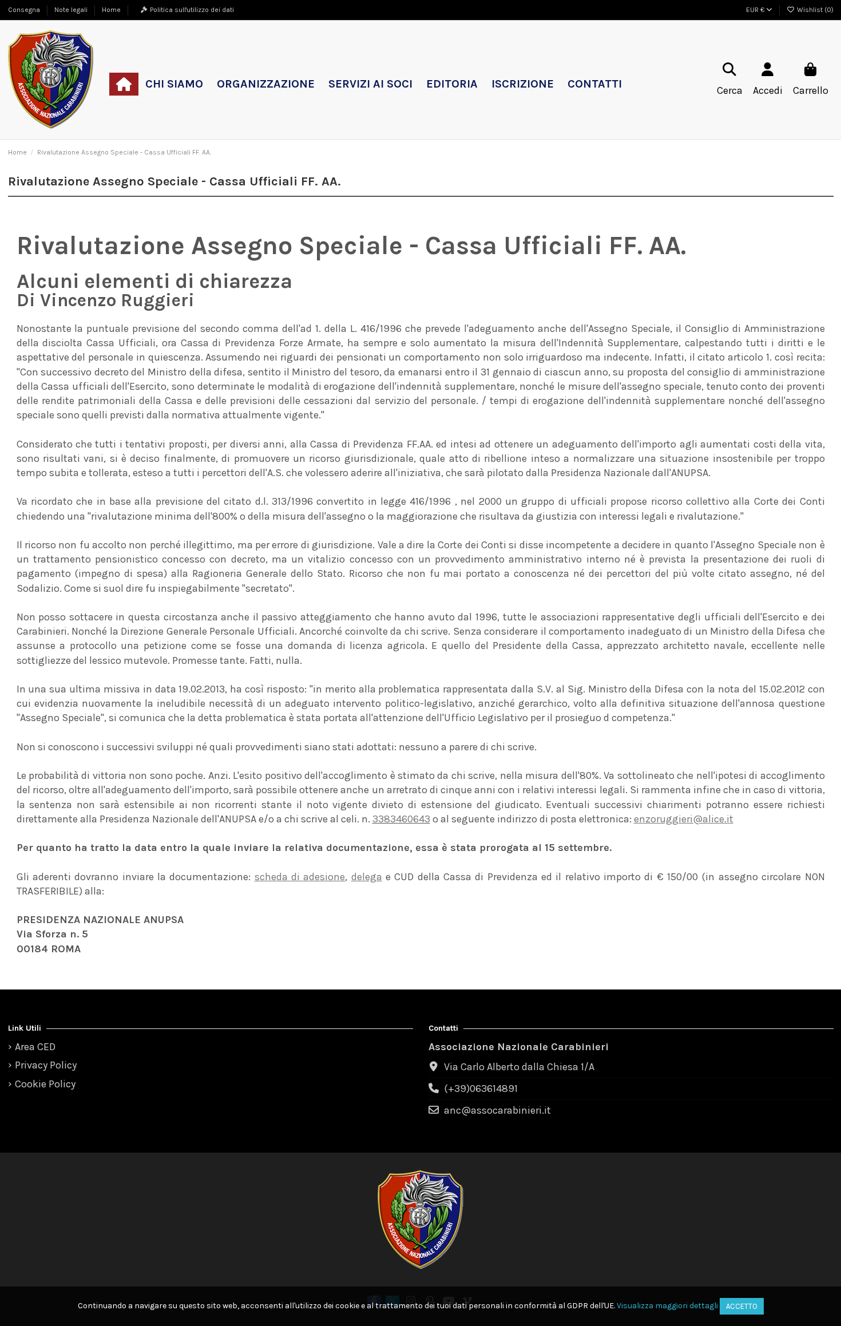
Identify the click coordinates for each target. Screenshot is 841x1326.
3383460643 (401, 819)
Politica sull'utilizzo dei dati (192, 10)
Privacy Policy (46, 1065)
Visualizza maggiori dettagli (667, 1306)
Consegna (25, 10)
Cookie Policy (45, 1084)
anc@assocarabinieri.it (497, 1110)
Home (111, 10)
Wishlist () (814, 10)
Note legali (71, 10)
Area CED (35, 1046)
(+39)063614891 (481, 1088)
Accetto (741, 1306)
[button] (174, 84)
